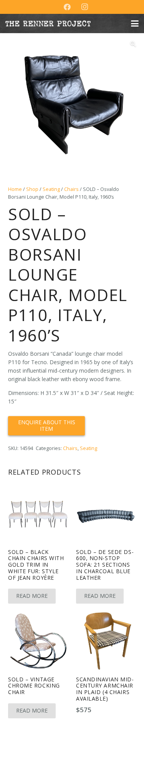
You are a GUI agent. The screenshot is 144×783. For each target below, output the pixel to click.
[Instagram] (85, 7)
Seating (51, 189)
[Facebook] (67, 7)
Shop (32, 189)
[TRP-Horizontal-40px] (48, 23)
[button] (135, 23)
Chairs (71, 189)
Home (15, 189)
